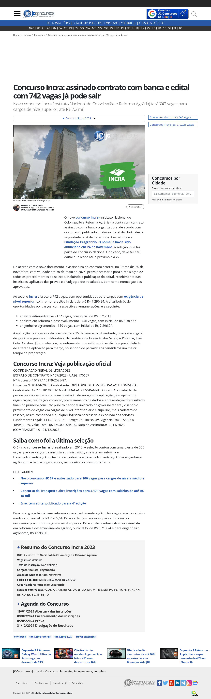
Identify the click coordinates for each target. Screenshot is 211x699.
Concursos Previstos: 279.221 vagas (172, 124)
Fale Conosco (41, 683)
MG (106, 28)
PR (122, 28)
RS (148, 28)
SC (164, 28)
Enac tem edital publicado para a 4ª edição (53, 503)
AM (54, 28)
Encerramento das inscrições (48, 616)
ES (76, 28)
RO (153, 28)
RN (142, 28)
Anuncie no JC (59, 683)
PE (128, 28)
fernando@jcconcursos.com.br (37, 207)
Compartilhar (135, 206)
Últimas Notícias (58, 23)
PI (133, 28)
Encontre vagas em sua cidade (166, 188)
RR (159, 28)
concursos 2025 (63, 636)
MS (100, 28)
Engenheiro (47, 570)
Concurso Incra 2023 (77, 118)
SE (175, 28)
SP (169, 28)
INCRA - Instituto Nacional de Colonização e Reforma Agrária (57, 555)
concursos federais (40, 636)
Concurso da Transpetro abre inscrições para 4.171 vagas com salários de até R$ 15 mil (82, 493)
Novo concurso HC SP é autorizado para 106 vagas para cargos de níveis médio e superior (82, 480)
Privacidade (77, 683)
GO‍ (82, 28)
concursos (20, 636)
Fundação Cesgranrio (80, 242)
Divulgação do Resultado (45, 625)
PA (112, 28)
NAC (31, 28)
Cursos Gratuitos (151, 23)
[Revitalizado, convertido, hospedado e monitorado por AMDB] (195, 693)
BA (60, 28)
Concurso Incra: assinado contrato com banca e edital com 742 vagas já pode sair (87, 34)
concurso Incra (87, 217)
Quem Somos (22, 683)
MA (88, 28)
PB (117, 28)
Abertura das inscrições (44, 611)
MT (94, 28)
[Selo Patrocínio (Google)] (167, 13)
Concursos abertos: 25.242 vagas (170, 117)
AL (43, 28)
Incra (33, 296)
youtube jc (128, 23)
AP (48, 28)
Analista (33, 570)
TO (180, 28)
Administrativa (51, 575)
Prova (30, 621)
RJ (137, 28)
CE (65, 28)
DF (71, 28)
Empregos (111, 23)
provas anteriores (85, 636)
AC (38, 28)
